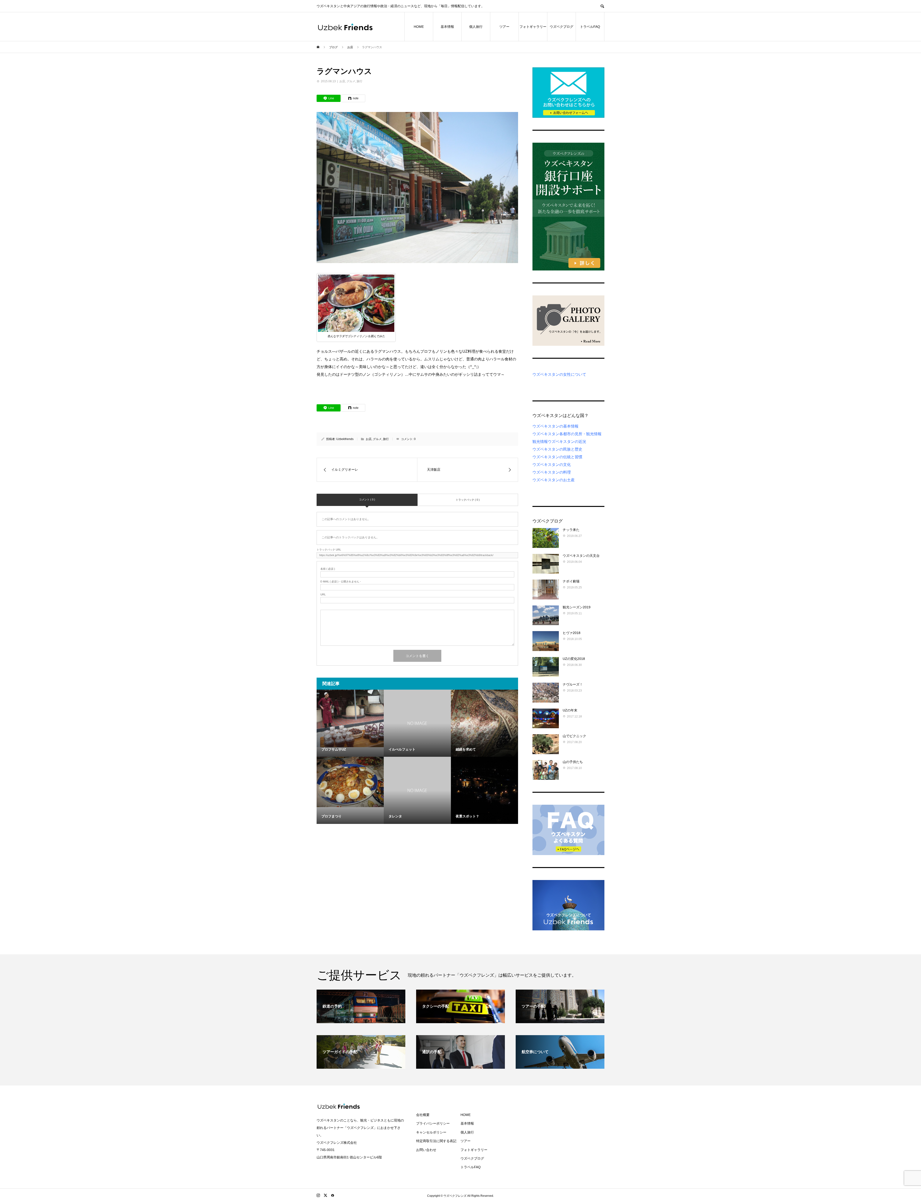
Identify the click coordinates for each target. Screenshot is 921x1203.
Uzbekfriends (345, 439)
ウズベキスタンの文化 (551, 465)
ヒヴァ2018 (571, 633)
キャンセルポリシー (431, 1132)
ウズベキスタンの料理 (551, 472)
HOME (419, 27)
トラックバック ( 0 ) (468, 499)
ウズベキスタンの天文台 (581, 555)
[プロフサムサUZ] (350, 718)
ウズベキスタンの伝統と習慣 (557, 457)
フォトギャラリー (533, 27)
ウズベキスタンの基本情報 (555, 426)
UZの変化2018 (574, 659)
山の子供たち (573, 762)
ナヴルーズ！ (573, 684)
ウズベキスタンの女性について (559, 374)
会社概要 (423, 1115)
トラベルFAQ (590, 27)
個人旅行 (476, 27)
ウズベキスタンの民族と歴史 (557, 449)
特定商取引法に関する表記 (436, 1141)
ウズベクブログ (561, 27)
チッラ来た (571, 530)
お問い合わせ (426, 1150)
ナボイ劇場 (571, 581)
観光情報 (540, 442)
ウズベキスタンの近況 (567, 442)
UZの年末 (570, 710)
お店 (342, 81)
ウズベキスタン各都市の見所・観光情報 (567, 434)
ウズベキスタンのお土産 (553, 480)
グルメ (351, 81)
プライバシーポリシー (433, 1123)
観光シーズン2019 (576, 607)
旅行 (359, 81)
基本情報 (447, 27)
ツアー (504, 27)
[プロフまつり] (350, 782)
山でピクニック (574, 736)
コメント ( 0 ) (367, 499)
